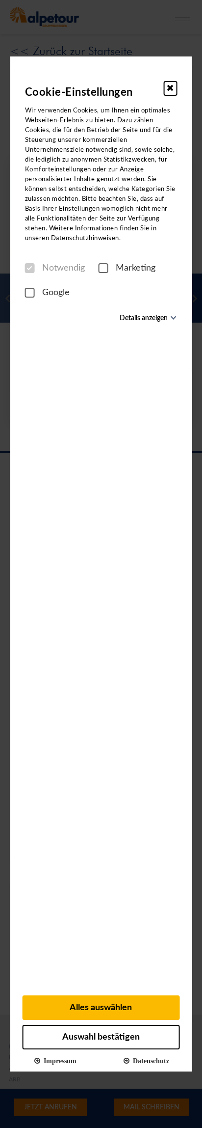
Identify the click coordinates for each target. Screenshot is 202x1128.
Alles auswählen (101, 1007)
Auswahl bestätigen (101, 1037)
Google (56, 292)
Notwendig (63, 268)
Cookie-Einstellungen (79, 92)
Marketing (135, 268)
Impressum (58, 1060)
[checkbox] (30, 268)
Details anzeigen (144, 318)
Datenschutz (149, 1060)
